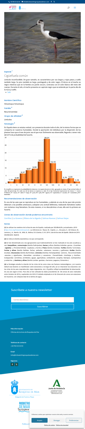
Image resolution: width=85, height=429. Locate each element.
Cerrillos (7, 218)
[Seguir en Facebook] (12, 364)
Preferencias (73, 420)
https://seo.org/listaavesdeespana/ (17, 230)
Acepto (39, 420)
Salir (9, 92)
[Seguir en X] (16, 364)
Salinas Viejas (63, 218)
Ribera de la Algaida (32, 218)
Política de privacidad (62, 425)
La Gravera (17, 218)
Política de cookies (49, 425)
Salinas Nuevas (49, 218)
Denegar (57, 420)
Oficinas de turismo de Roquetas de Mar (25, 332)
